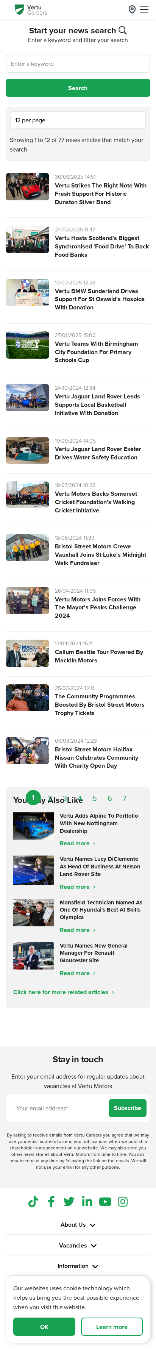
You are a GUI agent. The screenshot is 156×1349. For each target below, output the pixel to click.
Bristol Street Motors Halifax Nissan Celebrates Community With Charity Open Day (96, 757)
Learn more (112, 1326)
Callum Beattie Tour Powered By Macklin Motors (99, 656)
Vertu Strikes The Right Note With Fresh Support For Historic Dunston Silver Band (101, 193)
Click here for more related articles (61, 992)
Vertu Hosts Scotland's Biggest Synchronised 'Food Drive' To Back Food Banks (102, 246)
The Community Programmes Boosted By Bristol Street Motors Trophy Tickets (100, 704)
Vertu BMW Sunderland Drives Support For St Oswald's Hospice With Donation (100, 299)
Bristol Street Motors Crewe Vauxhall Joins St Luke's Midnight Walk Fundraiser (100, 554)
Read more (75, 843)
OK (44, 1326)
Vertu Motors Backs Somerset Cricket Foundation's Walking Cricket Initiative (96, 502)
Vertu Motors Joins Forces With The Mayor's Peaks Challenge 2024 (97, 607)
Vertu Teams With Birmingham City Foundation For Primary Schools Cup (96, 352)
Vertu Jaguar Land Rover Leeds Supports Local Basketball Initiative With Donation (97, 404)
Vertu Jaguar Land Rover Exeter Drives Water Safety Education (98, 453)
